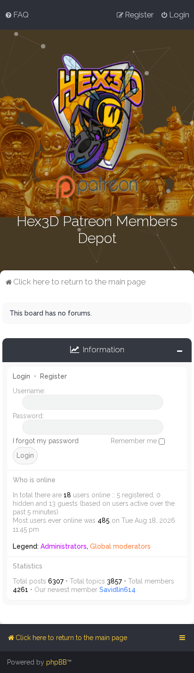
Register (53, 376)
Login (21, 376)
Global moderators (120, 546)
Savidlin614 (117, 589)
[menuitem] (17, 14)
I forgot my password (46, 441)
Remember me (135, 441)
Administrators (63, 546)
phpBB (56, 662)
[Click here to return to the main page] (97, 126)
